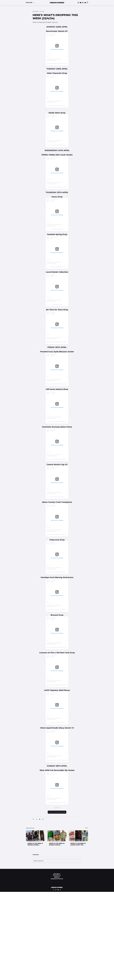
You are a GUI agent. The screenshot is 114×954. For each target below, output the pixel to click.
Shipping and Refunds (57, 878)
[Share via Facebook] (33, 819)
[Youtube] (80, 2)
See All (86, 827)
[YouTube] (58, 890)
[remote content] (57, 49)
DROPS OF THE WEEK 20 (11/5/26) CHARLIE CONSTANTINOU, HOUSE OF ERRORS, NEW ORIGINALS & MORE (57, 844)
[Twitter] (85, 2)
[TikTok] (83, 2)
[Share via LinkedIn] (39, 819)
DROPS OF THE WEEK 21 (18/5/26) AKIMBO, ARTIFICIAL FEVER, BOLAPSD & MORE (35, 844)
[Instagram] (78, 2)
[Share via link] (43, 819)
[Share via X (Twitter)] (36, 819)
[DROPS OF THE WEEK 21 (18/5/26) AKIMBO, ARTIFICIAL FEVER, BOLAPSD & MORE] (35, 835)
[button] (29, 2)
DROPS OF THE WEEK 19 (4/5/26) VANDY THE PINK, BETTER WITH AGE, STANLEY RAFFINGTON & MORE (78, 844)
